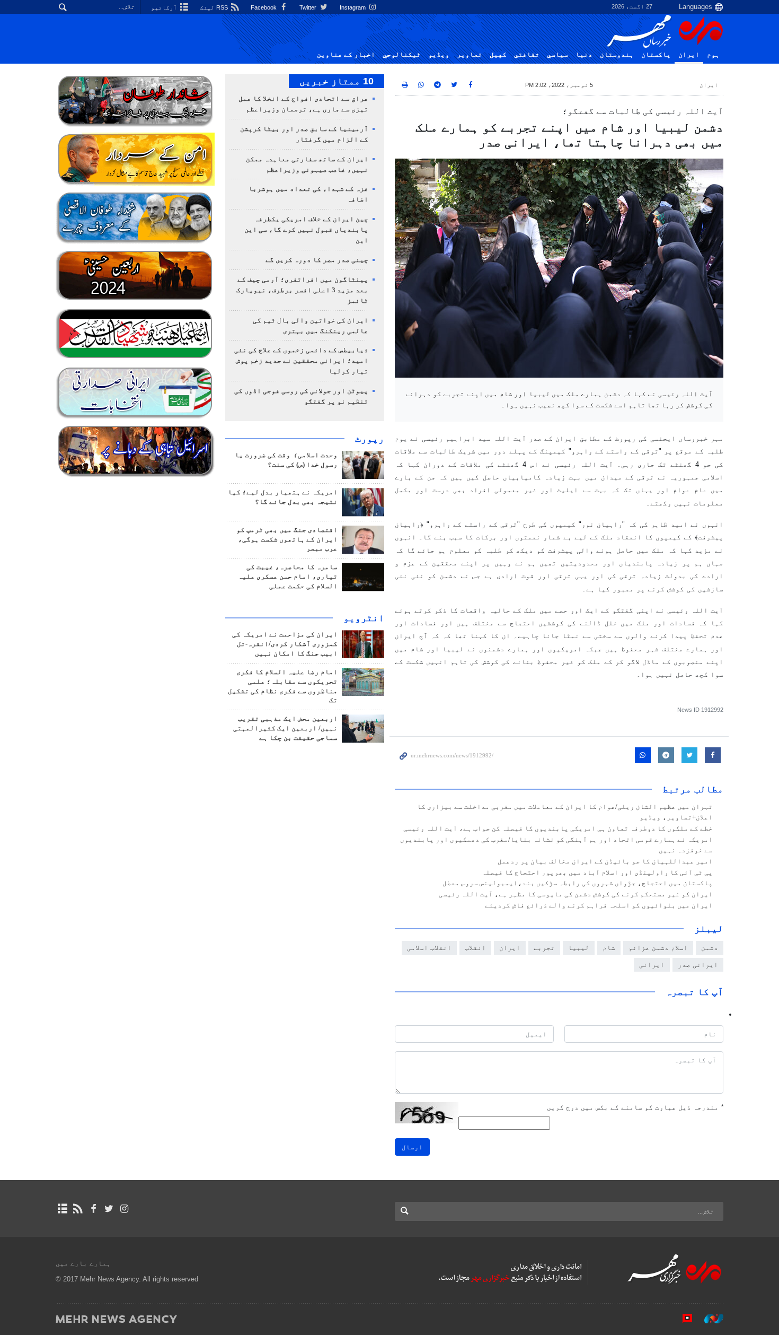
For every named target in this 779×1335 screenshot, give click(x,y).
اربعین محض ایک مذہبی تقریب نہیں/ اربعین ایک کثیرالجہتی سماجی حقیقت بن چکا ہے (285, 728)
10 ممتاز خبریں (336, 81)
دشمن (709, 948)
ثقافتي (526, 54)
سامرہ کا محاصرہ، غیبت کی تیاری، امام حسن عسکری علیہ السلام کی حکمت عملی (288, 576)
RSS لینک (214, 7)
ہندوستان (617, 54)
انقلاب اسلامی (429, 948)
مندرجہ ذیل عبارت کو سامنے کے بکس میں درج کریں (635, 1107)
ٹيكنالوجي (402, 54)
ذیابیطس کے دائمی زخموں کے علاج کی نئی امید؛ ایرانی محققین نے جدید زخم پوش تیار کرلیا (301, 360)
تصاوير (469, 54)
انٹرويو (363, 618)
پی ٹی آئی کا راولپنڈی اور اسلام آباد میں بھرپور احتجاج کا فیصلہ (597, 872)
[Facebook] (93, 1208)
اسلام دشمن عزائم (658, 948)
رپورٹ (369, 438)
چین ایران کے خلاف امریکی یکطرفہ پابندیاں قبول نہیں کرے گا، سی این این (306, 229)
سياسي (557, 54)
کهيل (498, 54)
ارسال (412, 1147)
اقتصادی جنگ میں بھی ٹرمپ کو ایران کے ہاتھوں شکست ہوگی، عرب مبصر (287, 539)
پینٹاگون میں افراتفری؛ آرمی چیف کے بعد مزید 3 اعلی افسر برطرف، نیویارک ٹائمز (302, 290)
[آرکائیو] (62, 1208)
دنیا (584, 54)
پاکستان (656, 54)
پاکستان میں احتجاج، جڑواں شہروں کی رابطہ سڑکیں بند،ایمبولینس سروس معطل (577, 883)
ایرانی (652, 964)
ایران (689, 54)
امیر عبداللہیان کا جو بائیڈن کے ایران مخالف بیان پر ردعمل (605, 861)
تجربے (544, 948)
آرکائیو (165, 7)
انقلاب (475, 948)
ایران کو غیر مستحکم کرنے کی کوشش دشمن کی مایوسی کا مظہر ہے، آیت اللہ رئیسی (576, 894)
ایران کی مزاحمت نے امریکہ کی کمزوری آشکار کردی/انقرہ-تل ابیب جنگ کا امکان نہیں (285, 644)
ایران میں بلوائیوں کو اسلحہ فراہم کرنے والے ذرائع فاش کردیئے (599, 905)
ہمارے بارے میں (83, 1263)
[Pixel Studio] (682, 1318)
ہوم (713, 54)
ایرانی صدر (698, 964)
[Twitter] (109, 1208)
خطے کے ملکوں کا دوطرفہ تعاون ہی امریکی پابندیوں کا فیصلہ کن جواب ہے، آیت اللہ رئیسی (558, 828)
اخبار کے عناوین (346, 54)
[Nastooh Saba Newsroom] (708, 1318)
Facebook (264, 7)
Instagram (353, 7)
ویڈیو (438, 54)
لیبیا (578, 948)
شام (609, 948)
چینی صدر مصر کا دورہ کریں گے (316, 260)
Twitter (308, 7)
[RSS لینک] (77, 1208)
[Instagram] (124, 1208)
